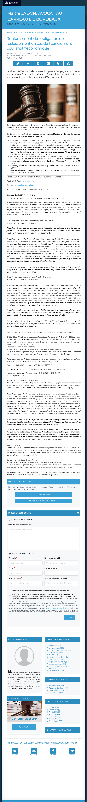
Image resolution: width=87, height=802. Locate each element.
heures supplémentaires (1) (59, 666)
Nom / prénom (51, 558)
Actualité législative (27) (58, 688)
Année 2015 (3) (54, 712)
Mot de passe (15, 578)
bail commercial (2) (56, 659)
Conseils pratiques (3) (57, 693)
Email (11, 568)
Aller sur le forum (42, 494)
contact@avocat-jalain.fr (24, 185)
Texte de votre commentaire (19, 525)
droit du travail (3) (56, 652)
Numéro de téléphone (54, 578)
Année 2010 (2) (54, 719)
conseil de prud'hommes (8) (60, 650)
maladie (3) (53, 655)
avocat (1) (52, 668)
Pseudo (12, 558)
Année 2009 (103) (55, 721)
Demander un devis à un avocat (42, 501)
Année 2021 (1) (54, 707)
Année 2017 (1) (54, 710)
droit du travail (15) (56, 648)
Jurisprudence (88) (56, 686)
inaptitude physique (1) (58, 662)
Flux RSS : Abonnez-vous (60, 730)
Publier (69, 617)
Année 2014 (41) (55, 714)
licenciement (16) (55, 646)
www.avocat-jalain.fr (28, 181)
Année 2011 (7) (54, 717)
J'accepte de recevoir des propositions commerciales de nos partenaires (40, 591)
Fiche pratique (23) (56, 690)
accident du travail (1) (57, 664)
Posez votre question (24, 727)
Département (50, 568)
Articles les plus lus (56, 671)
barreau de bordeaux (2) (58, 657)
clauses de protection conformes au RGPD (57, 608)
